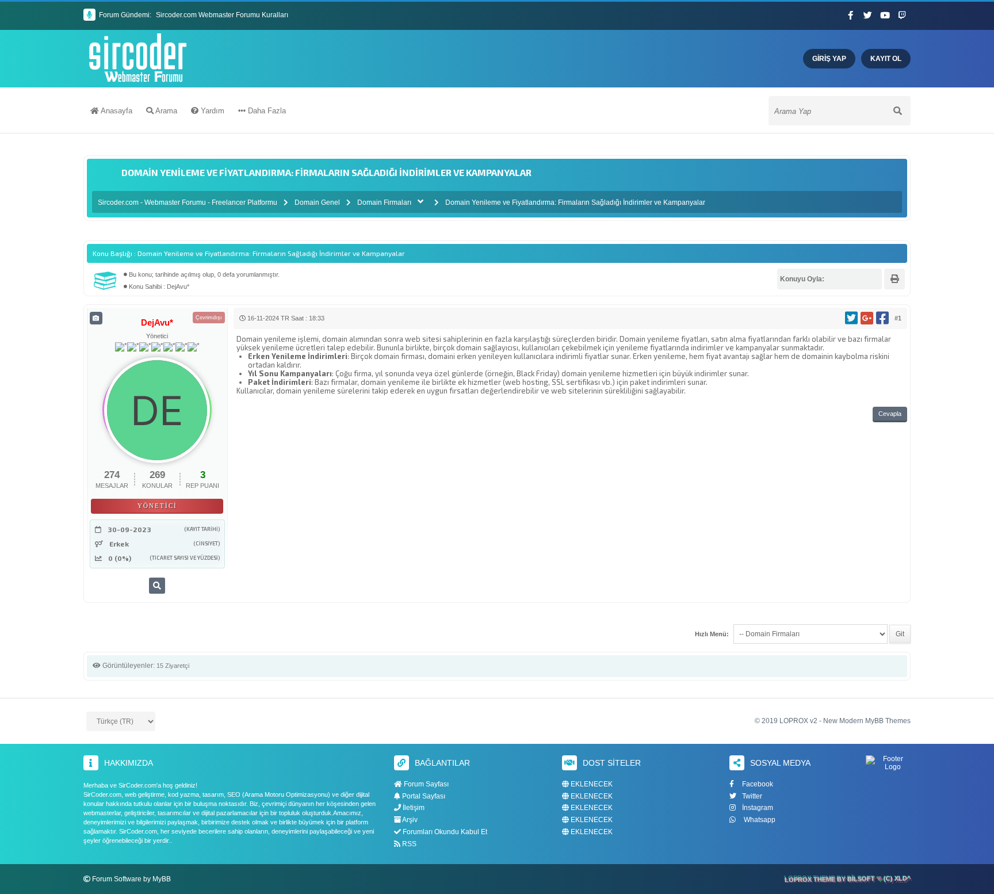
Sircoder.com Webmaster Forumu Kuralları (222, 15)
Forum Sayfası (425, 784)
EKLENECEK (591, 784)
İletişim (413, 808)
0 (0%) (119, 558)
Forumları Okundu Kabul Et (444, 832)
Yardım (211, 110)
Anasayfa (115, 110)
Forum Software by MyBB (131, 879)
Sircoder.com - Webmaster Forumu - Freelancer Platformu (188, 202)
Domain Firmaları (384, 202)
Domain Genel (317, 202)
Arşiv (409, 820)
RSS (408, 844)
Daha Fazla (266, 110)
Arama (165, 110)
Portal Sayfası (422, 796)
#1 (897, 318)
